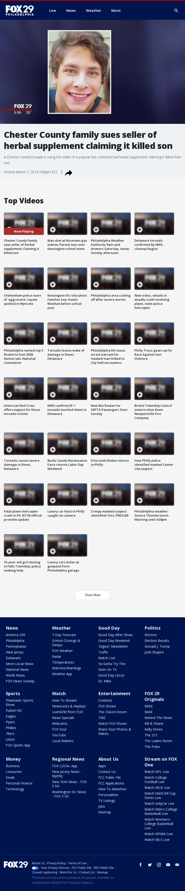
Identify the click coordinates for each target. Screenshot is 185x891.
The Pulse (152, 746)
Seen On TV (107, 669)
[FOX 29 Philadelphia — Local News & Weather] (22, 10)
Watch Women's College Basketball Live (159, 823)
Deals (10, 777)
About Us (108, 759)
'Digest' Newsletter (113, 646)
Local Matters (63, 740)
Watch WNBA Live (159, 833)
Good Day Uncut (111, 675)
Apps (102, 766)
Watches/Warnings (66, 668)
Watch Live (106, 658)
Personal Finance (19, 783)
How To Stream (64, 700)
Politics (152, 628)
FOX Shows (107, 706)
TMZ (102, 717)
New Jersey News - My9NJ (67, 773)
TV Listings (106, 800)
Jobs (101, 806)
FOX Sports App (18, 745)
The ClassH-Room (112, 712)
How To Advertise (112, 789)
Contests (105, 700)
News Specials (63, 717)
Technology (15, 789)
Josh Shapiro (154, 652)
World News (15, 675)
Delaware (13, 658)
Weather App (62, 674)
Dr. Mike (104, 681)
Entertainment (114, 693)
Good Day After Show (115, 634)
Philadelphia (15, 640)
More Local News (19, 663)
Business (13, 766)
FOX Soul (59, 729)
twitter (150, 865)
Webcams (59, 723)
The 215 (151, 735)
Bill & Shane (154, 723)
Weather (61, 628)
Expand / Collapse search (176, 10)
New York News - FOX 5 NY (69, 783)
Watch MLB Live (157, 787)
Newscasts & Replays (69, 706)
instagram (159, 865)
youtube (168, 865)
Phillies (11, 727)
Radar (56, 656)
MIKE (149, 706)
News (12, 628)
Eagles (11, 716)
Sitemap (104, 812)
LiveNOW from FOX (67, 712)
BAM (148, 712)
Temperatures (63, 662)
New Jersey (14, 652)
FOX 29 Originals (154, 696)
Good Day (108, 628)
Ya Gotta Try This (112, 663)
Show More (92, 595)
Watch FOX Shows (112, 723)
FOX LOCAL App (64, 766)
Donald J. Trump (157, 646)
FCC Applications (111, 783)
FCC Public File (109, 777)
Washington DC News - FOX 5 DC (69, 794)
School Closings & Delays (66, 642)
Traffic (103, 652)
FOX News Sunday (20, 681)
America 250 (15, 634)
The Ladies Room (158, 740)
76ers (10, 733)
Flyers (10, 722)
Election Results (157, 640)
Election (151, 634)
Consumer (14, 771)
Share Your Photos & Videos (114, 731)
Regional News (68, 759)
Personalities (108, 794)
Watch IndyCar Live (159, 803)
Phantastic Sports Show (19, 702)
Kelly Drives (154, 729)
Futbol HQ (14, 710)
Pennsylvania (16, 646)
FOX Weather (62, 650)
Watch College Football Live (156, 779)
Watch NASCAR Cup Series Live (160, 795)
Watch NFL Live (157, 771)
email (177, 865)
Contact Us (107, 771)
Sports (13, 693)
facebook (141, 865)
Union (10, 739)
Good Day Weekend (114, 640)
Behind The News (158, 717)
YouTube (59, 735)
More (115, 10)
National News (17, 669)
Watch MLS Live (157, 839)
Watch (59, 693)
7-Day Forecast (64, 634)
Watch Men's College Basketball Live (161, 811)
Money (13, 759)
